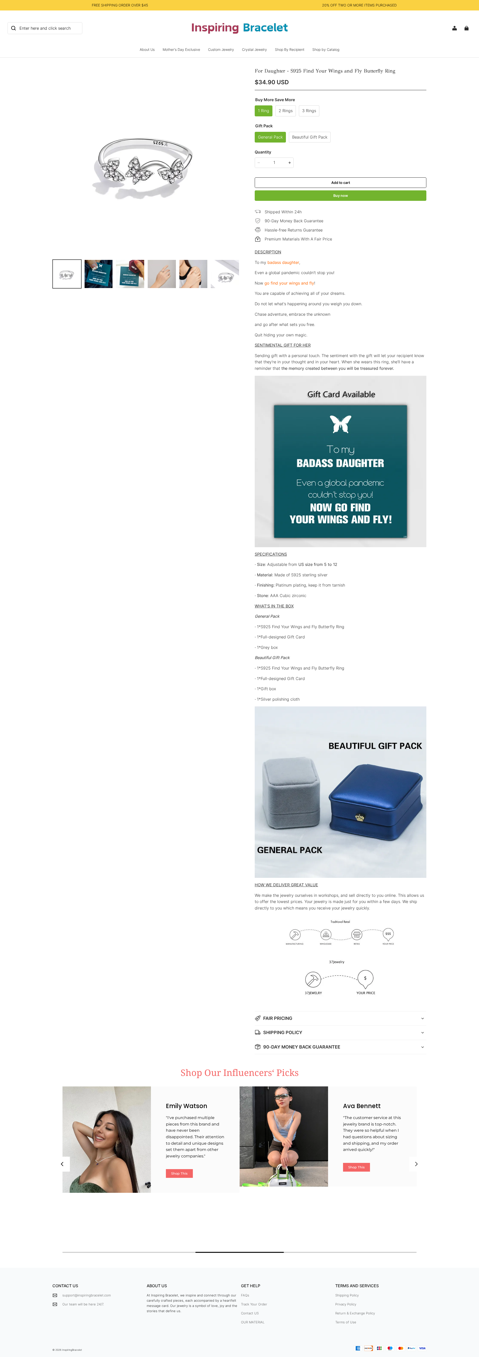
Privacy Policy (345, 1304)
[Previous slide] (62, 1164)
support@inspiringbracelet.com (86, 1295)
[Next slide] (416, 1164)
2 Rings (286, 110)
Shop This (179, 1173)
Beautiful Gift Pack (309, 137)
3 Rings (309, 110)
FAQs (245, 1295)
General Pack (270, 137)
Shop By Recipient (289, 49)
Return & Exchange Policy (355, 1313)
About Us (147, 49)
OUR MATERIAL (252, 1322)
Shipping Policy (347, 1295)
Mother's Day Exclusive (181, 49)
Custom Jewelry (221, 49)
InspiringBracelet (72, 1349)
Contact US (250, 1313)
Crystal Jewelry (254, 49)
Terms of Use (345, 1322)
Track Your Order (254, 1304)
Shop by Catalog (325, 49)
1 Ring (263, 110)
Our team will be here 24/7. (83, 1304)
